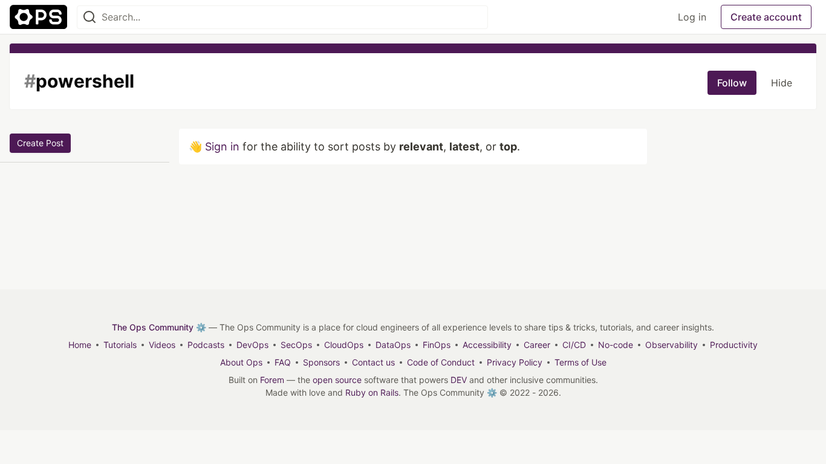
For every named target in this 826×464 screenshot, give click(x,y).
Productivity (734, 345)
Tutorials (120, 345)
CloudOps (343, 345)
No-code (615, 345)
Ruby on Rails (371, 392)
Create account (766, 17)
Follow (732, 83)
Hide (781, 83)
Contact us (373, 362)
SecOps (296, 345)
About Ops (241, 362)
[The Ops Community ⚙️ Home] (38, 17)
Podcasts (205, 345)
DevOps (252, 345)
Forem (272, 380)
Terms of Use (580, 362)
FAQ (283, 362)
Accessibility (487, 345)
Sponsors (321, 362)
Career (537, 345)
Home (79, 345)
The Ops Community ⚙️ (159, 327)
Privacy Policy (514, 362)
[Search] (89, 17)
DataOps (393, 345)
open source (337, 380)
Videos (162, 345)
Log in (692, 17)
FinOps (436, 345)
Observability (671, 345)
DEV (458, 380)
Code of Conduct (441, 362)
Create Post (40, 143)
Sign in (222, 146)
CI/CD (574, 345)
